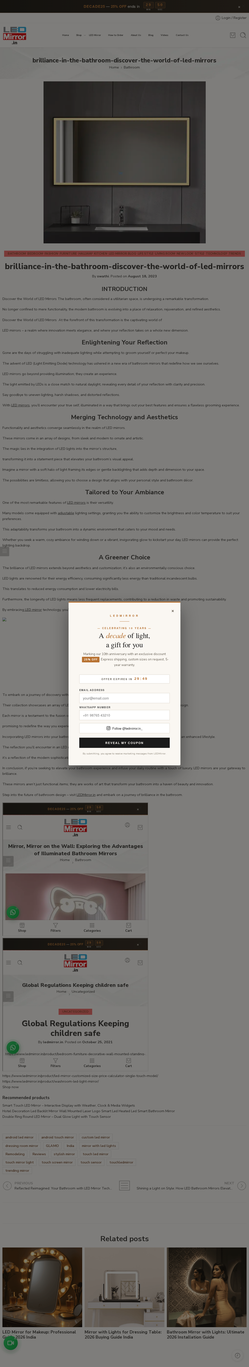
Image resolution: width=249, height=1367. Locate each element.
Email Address (92, 690)
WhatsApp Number (95, 707)
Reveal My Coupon (124, 743)
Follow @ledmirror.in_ (127, 728)
